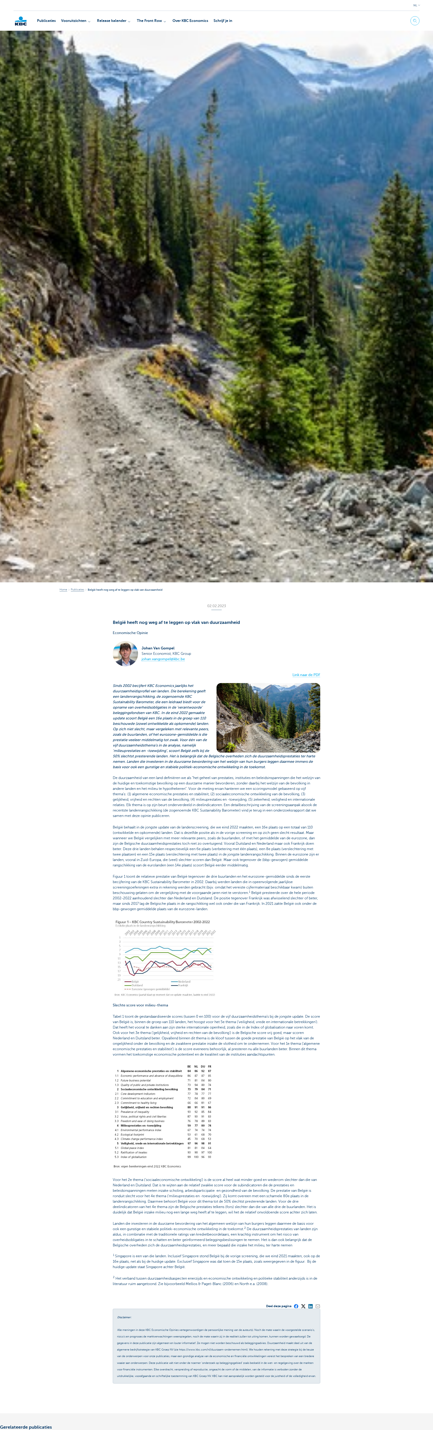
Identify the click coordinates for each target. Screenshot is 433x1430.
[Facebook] (296, 1306)
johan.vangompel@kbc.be (163, 659)
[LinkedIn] (310, 1306)
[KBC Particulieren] (21, 21)
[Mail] (317, 1306)
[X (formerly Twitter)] (303, 1306)
